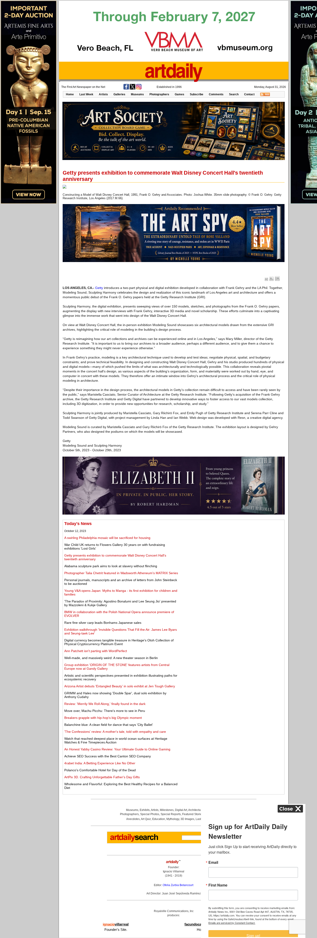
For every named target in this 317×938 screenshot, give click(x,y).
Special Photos (149, 814)
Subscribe (196, 94)
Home (70, 94)
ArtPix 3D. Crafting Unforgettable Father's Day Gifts (102, 777)
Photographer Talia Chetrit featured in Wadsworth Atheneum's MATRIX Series (121, 573)
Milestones (167, 810)
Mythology (172, 819)
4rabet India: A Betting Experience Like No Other (99, 763)
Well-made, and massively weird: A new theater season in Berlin (111, 658)
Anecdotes (133, 819)
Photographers (159, 94)
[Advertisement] (231, 553)
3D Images (187, 819)
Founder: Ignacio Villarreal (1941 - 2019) (173, 871)
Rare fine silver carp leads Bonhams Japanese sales (102, 622)
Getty (99, 288)
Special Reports (171, 814)
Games (179, 94)
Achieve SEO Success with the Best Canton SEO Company (107, 756)
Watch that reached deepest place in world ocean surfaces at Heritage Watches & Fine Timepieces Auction (115, 740)
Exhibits (145, 810)
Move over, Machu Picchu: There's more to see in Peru (104, 711)
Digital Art (181, 810)
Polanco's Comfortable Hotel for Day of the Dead (100, 770)
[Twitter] (132, 88)
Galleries (119, 94)
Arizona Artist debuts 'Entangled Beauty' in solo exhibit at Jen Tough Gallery (119, 686)
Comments (216, 94)
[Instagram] (139, 88)
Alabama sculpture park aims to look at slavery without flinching (110, 566)
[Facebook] (126, 88)
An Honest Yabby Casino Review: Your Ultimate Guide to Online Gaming (117, 749)
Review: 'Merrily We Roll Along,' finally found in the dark (105, 704)
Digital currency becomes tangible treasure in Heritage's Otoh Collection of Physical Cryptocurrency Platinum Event (119, 642)
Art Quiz (146, 819)
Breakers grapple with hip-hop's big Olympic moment (103, 718)
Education (158, 819)
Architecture (195, 810)
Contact (249, 94)
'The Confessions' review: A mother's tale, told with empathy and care (115, 731)
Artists (103, 94)
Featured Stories (192, 814)
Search (234, 94)
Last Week (86, 94)
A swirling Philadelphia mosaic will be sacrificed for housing (107, 538)
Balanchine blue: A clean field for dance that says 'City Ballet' (108, 725)
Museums (137, 94)
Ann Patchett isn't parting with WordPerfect (95, 651)
